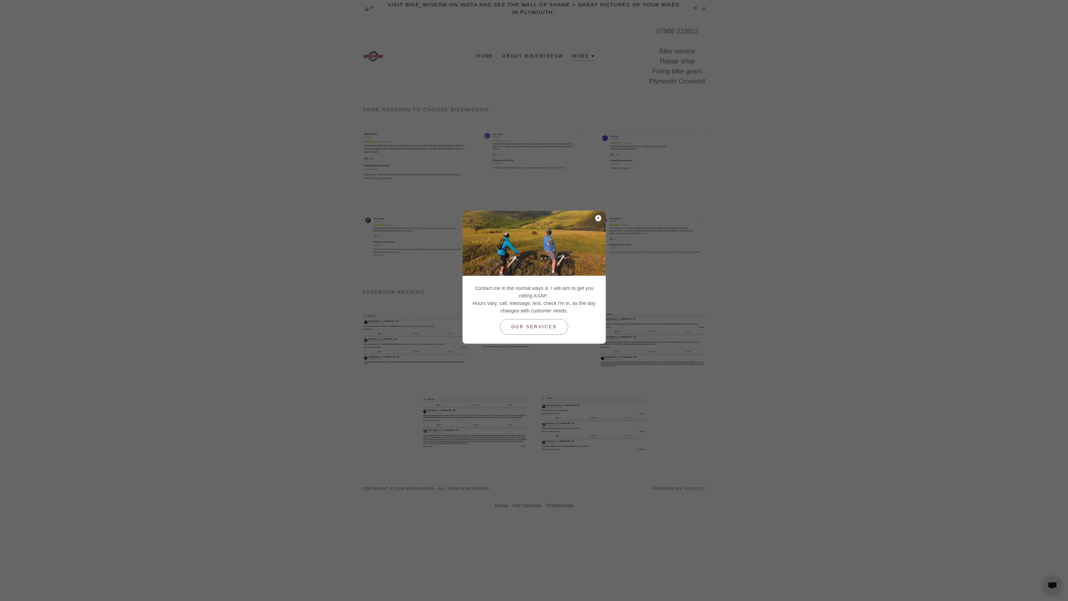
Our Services (534, 326)
